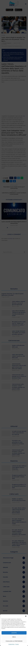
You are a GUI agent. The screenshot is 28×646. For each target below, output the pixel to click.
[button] (26, 616)
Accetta (14, 633)
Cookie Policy (12, 644)
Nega (14, 637)
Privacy (17, 644)
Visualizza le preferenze (14, 641)
